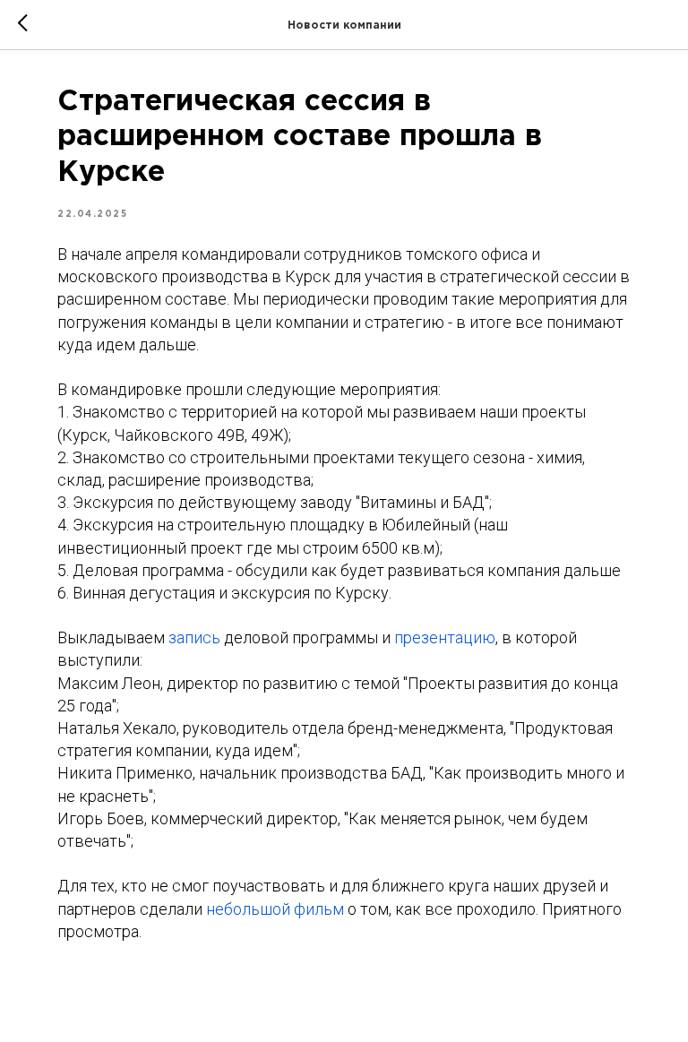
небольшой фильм (275, 909)
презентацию (444, 637)
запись (196, 637)
